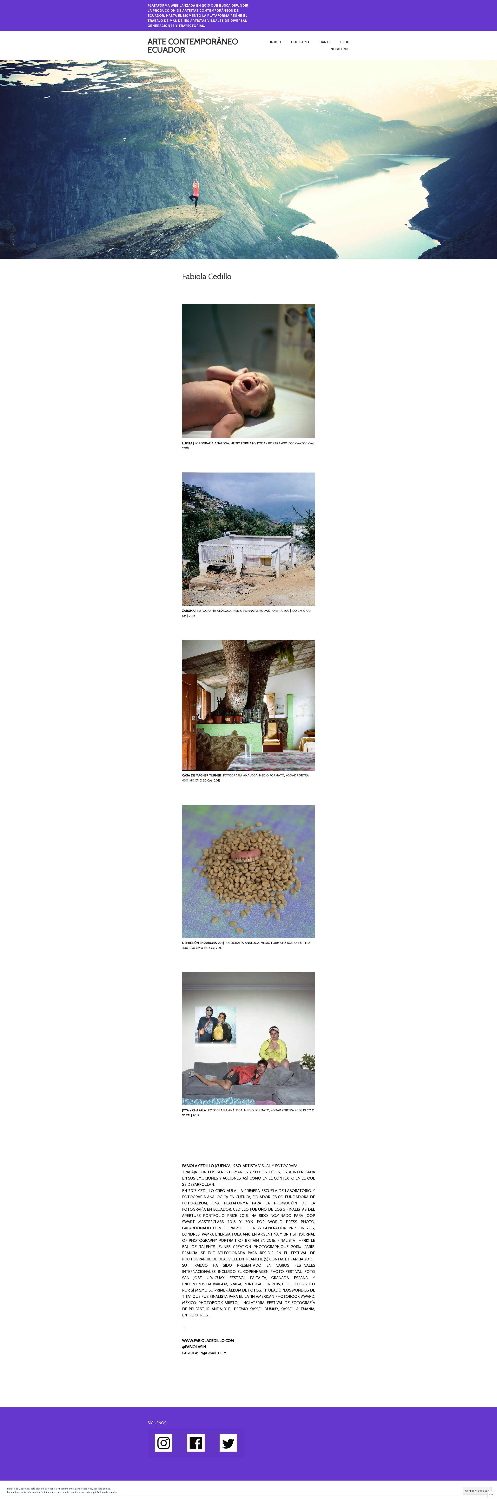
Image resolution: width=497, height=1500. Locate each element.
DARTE (325, 42)
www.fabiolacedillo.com (208, 1340)
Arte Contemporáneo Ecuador (193, 45)
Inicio (275, 42)
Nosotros (339, 49)
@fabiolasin (194, 1346)
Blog (344, 42)
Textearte (300, 42)
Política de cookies (107, 1492)
